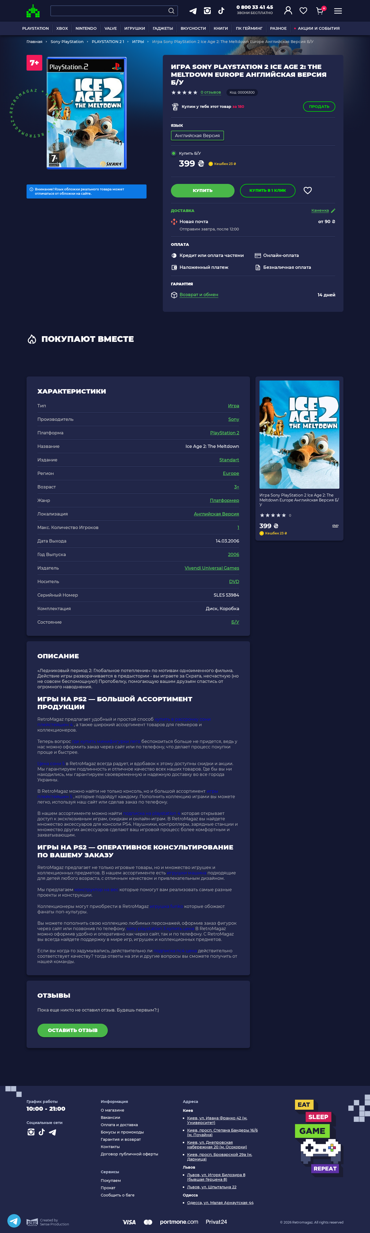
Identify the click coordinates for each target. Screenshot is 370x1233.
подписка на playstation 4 (151, 813)
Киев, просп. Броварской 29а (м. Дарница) (219, 1157)
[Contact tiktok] (42, 1133)
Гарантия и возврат (121, 1139)
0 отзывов (211, 92)
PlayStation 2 (224, 432)
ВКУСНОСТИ (193, 28)
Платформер (224, 500)
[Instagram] (32, 1133)
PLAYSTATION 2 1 (108, 41)
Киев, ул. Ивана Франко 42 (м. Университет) (217, 1120)
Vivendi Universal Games (212, 568)
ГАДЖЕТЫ (163, 28)
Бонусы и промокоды (122, 1132)
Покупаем (111, 1180)
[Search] (171, 10)
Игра (233, 405)
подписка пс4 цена (175, 950)
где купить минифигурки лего (106, 741)
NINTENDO (86, 28)
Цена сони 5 (51, 763)
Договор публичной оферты (129, 1154)
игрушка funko (166, 906)
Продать (319, 106)
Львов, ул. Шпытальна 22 (211, 1187)
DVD (234, 581)
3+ (236, 487)
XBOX (62, 28)
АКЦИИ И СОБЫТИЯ (319, 28)
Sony (233, 419)
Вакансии (110, 1117)
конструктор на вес (96, 889)
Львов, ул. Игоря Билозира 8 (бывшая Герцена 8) (216, 1177)
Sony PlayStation (67, 41)
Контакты (110, 1147)
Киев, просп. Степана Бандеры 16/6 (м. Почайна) (222, 1132)
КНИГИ (221, 28)
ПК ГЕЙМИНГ (249, 28)
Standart (229, 459)
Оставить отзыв (73, 1030)
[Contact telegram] (53, 1133)
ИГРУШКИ (134, 28)
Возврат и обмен (199, 294)
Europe (231, 473)
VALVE (111, 28)
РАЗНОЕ (278, 28)
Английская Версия (216, 514)
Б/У (235, 622)
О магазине (112, 1110)
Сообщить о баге (118, 1195)
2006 (233, 554)
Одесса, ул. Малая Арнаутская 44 (220, 1203)
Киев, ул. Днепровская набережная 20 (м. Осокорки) (217, 1144)
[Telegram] (14, 1221)
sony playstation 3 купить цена (160, 928)
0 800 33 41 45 (254, 7)
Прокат (108, 1188)
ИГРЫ (138, 41)
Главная (35, 41)
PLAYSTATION (35, 28)
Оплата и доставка (119, 1125)
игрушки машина (186, 872)
